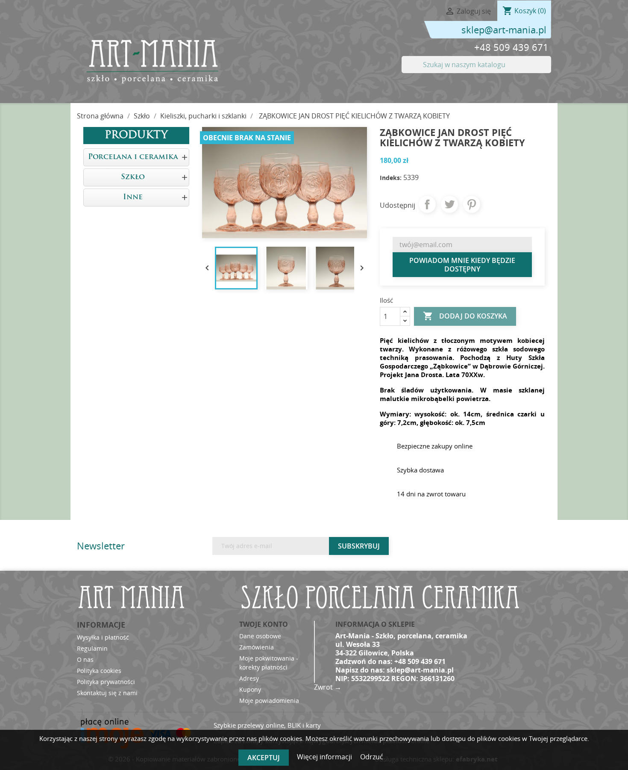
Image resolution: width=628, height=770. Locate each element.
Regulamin (92, 648)
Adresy (249, 678)
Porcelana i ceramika (133, 157)
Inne (133, 197)
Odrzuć (371, 756)
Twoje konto (263, 624)
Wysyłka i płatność (103, 637)
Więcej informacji (325, 756)
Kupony (250, 689)
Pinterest (471, 204)
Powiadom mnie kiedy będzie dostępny (462, 265)
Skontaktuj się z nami (107, 693)
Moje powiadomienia (269, 700)
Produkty (136, 135)
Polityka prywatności (106, 682)
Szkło (133, 177)
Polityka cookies (99, 671)
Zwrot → (327, 687)
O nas (85, 659)
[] (547, 70)
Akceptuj (263, 757)
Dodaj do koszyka (465, 316)
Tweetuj (449, 204)
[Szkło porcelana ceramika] (151, 61)
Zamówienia (256, 647)
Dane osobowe (260, 636)
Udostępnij (427, 204)
